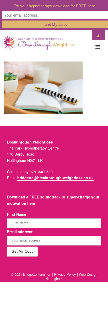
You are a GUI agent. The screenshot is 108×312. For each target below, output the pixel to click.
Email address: (20, 231)
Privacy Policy (65, 274)
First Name (16, 214)
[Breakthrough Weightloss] (38, 42)
